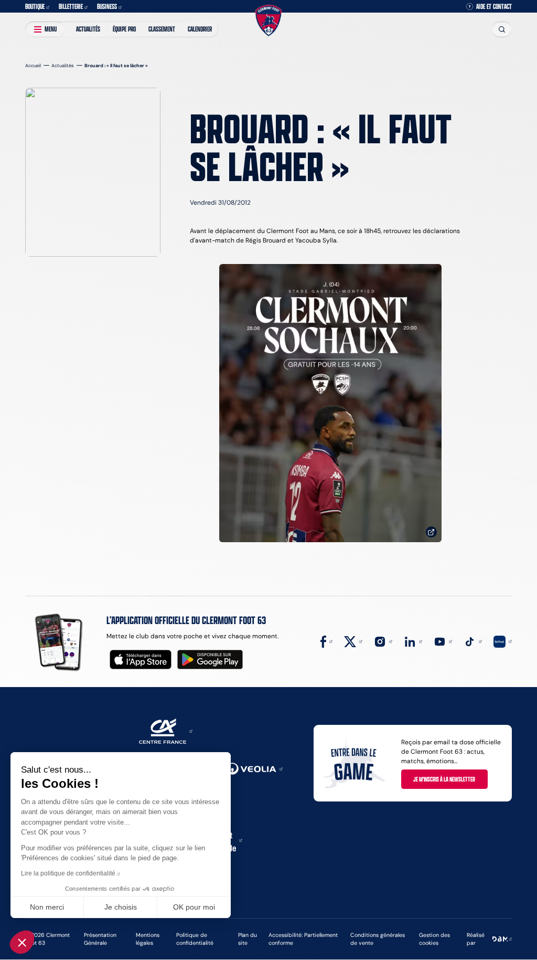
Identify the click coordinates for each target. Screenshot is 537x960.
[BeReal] (502, 641)
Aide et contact (494, 6)
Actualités (88, 29)
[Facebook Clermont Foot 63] (326, 641)
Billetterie (71, 6)
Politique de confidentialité (194, 939)
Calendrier (200, 29)
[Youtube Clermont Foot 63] (443, 641)
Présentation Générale (100, 939)
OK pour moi (194, 907)
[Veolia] (254, 768)
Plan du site (247, 939)
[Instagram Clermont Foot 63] (383, 641)
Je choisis (120, 907)
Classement (161, 29)
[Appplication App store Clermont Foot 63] (140, 659)
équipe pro (124, 29)
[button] (22, 942)
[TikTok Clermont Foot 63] (473, 641)
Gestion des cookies (434, 939)
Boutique (35, 6)
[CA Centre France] (165, 730)
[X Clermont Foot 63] (353, 641)
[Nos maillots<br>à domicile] (330, 403)
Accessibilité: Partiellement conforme (303, 939)
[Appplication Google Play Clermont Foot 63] (210, 659)
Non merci (47, 907)
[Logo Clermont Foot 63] (268, 20)
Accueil (33, 65)
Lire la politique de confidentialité (68, 873)
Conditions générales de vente (377, 939)
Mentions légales (147, 939)
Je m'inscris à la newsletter (444, 779)
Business (107, 6)
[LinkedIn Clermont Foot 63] (413, 641)
